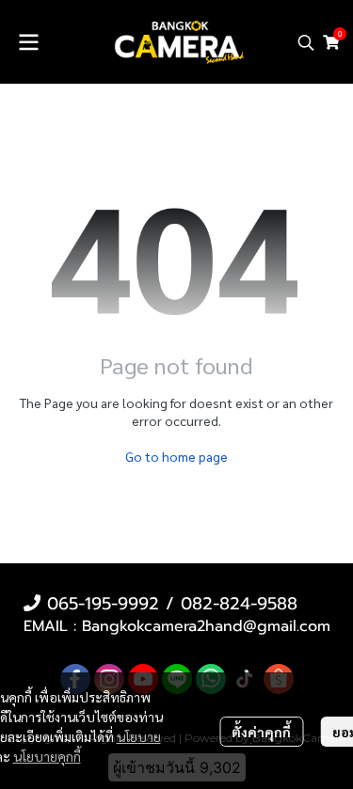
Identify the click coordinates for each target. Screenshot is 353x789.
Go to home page (176, 456)
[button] (306, 42)
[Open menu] (28, 42)
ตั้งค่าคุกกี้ (261, 731)
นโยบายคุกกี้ (47, 756)
